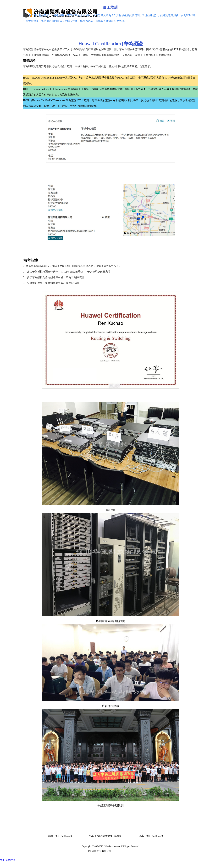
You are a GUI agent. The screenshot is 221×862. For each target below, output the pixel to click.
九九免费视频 (8, 860)
